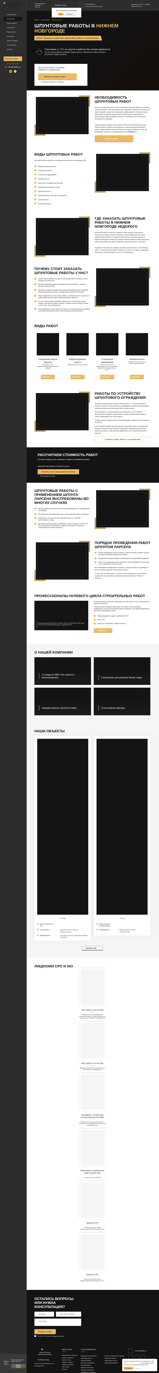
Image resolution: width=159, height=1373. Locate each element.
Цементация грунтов (111, 1360)
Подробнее (137, 1368)
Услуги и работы (12, 23)
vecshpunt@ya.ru (14, 67)
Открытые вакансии (68, 1364)
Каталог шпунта (11, 14)
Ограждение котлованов (88, 1372)
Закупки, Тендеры (12, 40)
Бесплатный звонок (13, 63)
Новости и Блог (66, 1360)
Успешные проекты (68, 1357)
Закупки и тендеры (67, 1362)
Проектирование (86, 1365)
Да (61, 14)
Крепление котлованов (88, 1363)
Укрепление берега (110, 1358)
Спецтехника (11, 27)
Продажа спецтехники (87, 1370)
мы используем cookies (133, 1363)
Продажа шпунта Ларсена (89, 1356)
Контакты (9, 49)
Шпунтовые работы (87, 1358)
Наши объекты (11, 32)
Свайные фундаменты (111, 1363)
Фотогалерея (11, 19)
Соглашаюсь (128, 1368)
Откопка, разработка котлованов (114, 1356)
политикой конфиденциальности (54, 1336)
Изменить (70, 14)
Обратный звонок (136, 6)
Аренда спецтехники (87, 1367)
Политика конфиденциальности (44, 1363)
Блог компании (11, 45)
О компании (10, 36)
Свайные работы (86, 1360)
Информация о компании (69, 1355)
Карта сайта (65, 1367)
